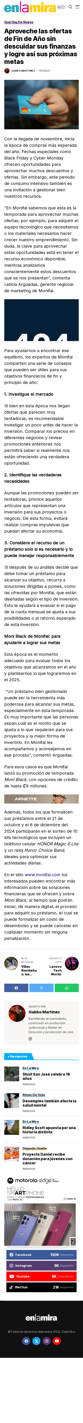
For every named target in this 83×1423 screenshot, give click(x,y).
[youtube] (57, 1341)
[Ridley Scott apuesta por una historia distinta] (11, 1127)
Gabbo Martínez (23, 70)
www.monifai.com (42, 874)
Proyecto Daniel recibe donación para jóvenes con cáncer (48, 1158)
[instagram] (47, 1341)
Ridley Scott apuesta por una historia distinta (49, 1130)
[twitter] (36, 1341)
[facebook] (26, 1341)
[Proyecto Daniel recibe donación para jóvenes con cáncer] (11, 1154)
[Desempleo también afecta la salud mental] (11, 1100)
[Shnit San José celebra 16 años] (11, 1073)
